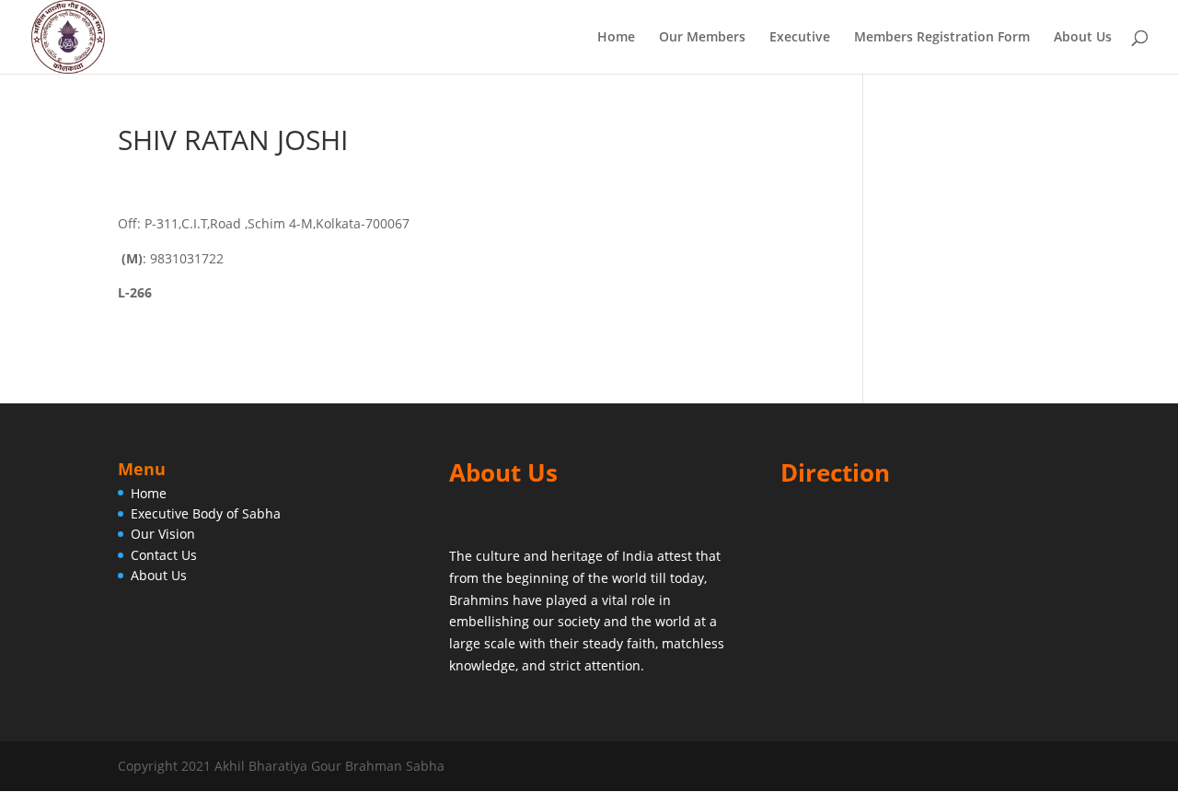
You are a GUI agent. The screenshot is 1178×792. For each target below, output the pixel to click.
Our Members (702, 37)
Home (616, 37)
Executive (799, 37)
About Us (1083, 37)
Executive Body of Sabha (206, 513)
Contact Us (164, 555)
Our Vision (163, 533)
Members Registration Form (942, 37)
